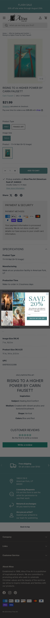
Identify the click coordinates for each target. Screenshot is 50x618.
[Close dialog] (47, 294)
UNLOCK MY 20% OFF (36, 318)
